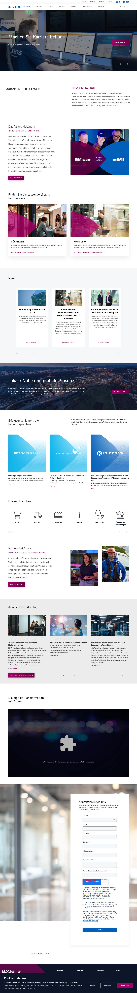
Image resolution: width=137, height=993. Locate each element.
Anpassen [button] (92, 985)
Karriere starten (16, 584)
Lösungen (50, 6)
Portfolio (62, 6)
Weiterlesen (12, 656)
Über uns (39, 6)
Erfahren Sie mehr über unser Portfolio (88, 252)
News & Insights (87, 6)
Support (110, 2)
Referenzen (101, 6)
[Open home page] (14, 7)
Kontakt (92, 2)
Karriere (84, 2)
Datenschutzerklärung (27, 988)
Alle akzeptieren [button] (125, 985)
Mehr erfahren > (14, 43)
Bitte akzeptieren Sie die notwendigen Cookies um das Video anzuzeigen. (68, 762)
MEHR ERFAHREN (120, 52)
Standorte (101, 2)
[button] (120, 64)
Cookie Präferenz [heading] (15, 978)
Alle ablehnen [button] (107, 985)
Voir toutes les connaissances (20, 675)
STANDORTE (100, 970)
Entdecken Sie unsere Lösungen (22, 252)
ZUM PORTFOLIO (15, 178)
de (120, 6)
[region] (68, 517)
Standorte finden (119, 392)
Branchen (74, 6)
